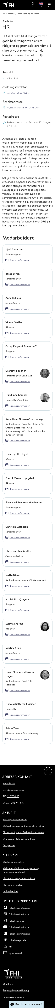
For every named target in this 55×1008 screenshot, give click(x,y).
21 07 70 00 (13, 796)
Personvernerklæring (13, 996)
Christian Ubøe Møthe (18, 92)
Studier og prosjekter (13, 861)
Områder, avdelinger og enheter (19, 838)
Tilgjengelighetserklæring (16, 990)
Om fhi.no (8, 984)
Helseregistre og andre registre (19, 878)
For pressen (9, 845)
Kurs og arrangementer (15, 819)
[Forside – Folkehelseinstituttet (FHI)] (9, 5)
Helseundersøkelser (13, 884)
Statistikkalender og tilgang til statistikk (23, 825)
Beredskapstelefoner (13, 789)
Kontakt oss (9, 783)
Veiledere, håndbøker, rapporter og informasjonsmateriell (21, 870)
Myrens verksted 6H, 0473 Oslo (23, 107)
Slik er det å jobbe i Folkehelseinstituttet (23, 832)
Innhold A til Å (10, 891)
